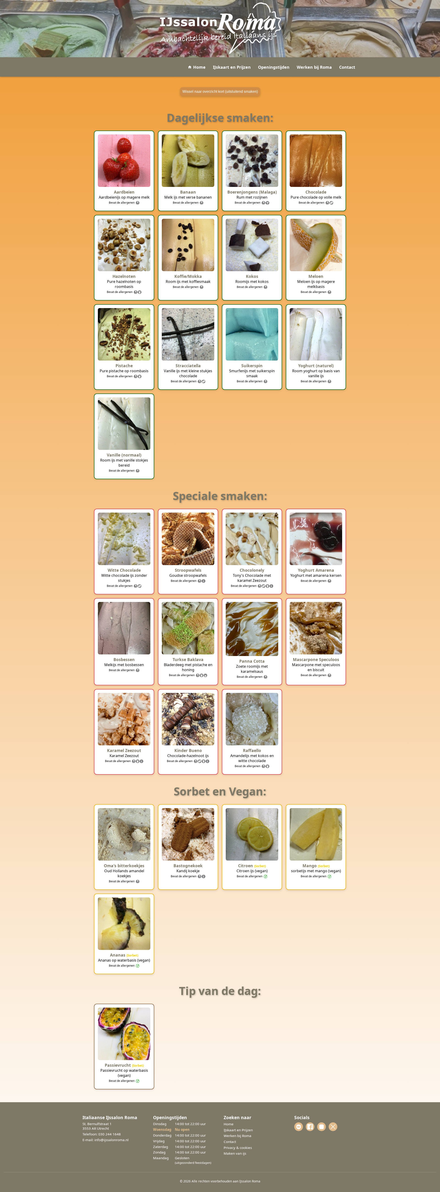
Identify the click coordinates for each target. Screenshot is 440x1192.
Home (199, 67)
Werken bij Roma (314, 67)
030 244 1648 (109, 1134)
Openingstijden (273, 67)
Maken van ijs (235, 1153)
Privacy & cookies (238, 1147)
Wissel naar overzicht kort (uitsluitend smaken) (220, 91)
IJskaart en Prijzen (232, 67)
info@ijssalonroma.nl (111, 1139)
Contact (347, 67)
